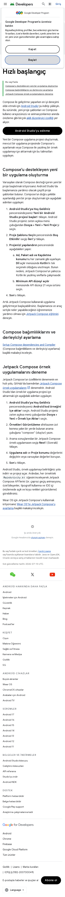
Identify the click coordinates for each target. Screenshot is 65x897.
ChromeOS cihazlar (13, 689)
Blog (5, 618)
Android (7, 592)
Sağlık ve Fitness (11, 648)
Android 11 (8, 746)
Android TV (8, 700)
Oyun (5, 638)
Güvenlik (7, 602)
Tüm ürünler (9, 854)
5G (4, 664)
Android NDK (9, 781)
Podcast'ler (8, 624)
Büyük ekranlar (10, 679)
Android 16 (8, 719)
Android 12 (8, 741)
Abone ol (51, 880)
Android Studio (29, 106)
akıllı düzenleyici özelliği (39, 118)
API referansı (9, 771)
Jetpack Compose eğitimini (42, 314)
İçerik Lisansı (44, 551)
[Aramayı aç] (44, 4)
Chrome (7, 838)
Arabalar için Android (14, 695)
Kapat (32, 49)
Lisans (16, 867)
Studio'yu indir (10, 776)
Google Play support (13, 806)
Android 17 (8, 714)
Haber (6, 613)
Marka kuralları (30, 867)
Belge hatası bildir (12, 801)
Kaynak (6, 608)
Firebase (7, 844)
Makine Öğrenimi (12, 643)
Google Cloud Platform (15, 849)
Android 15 (8, 725)
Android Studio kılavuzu (15, 760)
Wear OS (7, 684)
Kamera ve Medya (12, 654)
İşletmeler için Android (14, 597)
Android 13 (8, 735)
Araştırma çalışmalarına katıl (18, 812)
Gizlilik (6, 659)
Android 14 (8, 730)
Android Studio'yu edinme (32, 131)
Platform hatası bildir (13, 796)
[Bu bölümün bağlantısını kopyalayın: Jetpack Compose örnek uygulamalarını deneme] (50, 373)
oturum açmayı (38, 537)
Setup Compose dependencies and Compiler (29, 345)
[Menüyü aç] (5, 4)
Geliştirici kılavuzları (13, 765)
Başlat (32, 60)
